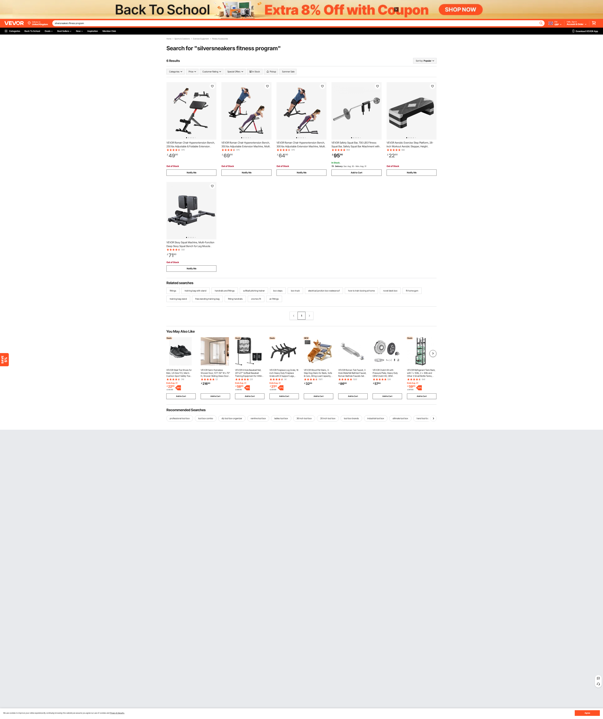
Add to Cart (356, 172)
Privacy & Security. (117, 713)
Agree (587, 713)
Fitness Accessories (220, 39)
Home (168, 39)
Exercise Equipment (201, 39)
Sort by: (419, 60)
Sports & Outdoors (182, 39)
